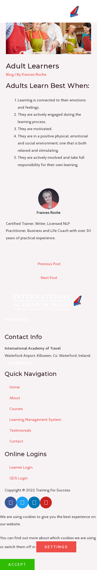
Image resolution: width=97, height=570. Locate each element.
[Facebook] (10, 502)
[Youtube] (46, 502)
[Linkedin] (34, 502)
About (14, 397)
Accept (17, 564)
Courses (16, 408)
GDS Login (18, 478)
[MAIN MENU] (91, 11)
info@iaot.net (19, 362)
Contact (16, 441)
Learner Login (20, 467)
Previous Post (49, 263)
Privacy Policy (16, 319)
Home (14, 387)
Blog (10, 74)
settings (56, 546)
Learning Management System (35, 419)
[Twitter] (22, 502)
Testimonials (20, 430)
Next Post (49, 277)
